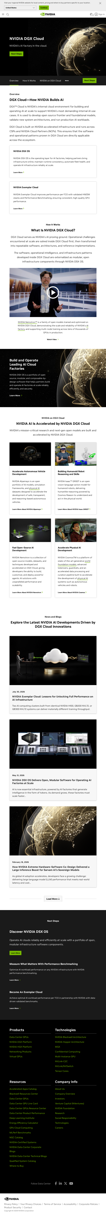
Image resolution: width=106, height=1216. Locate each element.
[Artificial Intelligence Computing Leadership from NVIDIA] (47, 14)
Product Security (12, 1207)
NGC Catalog (16, 1137)
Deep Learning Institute (22, 1118)
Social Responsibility (65, 1118)
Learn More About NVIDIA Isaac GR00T (73, 509)
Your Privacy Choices (30, 1204)
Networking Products (20, 1051)
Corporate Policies (88, 1204)
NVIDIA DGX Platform (21, 1042)
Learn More (18, 172)
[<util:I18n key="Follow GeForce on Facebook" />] (56, 1183)
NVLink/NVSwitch (64, 1066)
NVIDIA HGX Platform (21, 1046)
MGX (57, 1046)
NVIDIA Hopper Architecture (69, 1042)
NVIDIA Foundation (65, 1108)
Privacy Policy (11, 1204)
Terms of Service (52, 1204)
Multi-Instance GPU (65, 1056)
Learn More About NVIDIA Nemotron (27, 592)
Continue (43, 8)
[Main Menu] (3, 14)
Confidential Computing (67, 1051)
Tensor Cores (61, 1071)
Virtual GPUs (16, 1056)
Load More (52, 898)
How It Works (29, 80)
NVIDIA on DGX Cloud (50, 80)
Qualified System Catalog (23, 1161)
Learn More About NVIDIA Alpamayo (26, 509)
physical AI (34, 488)
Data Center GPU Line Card (24, 1103)
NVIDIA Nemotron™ (27, 322)
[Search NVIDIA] (7, 13)
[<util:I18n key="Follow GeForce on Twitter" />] (65, 1183)
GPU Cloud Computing (21, 1127)
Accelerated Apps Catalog (23, 1088)
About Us (60, 1088)
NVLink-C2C (61, 1061)
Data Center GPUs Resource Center (28, 1108)
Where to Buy (17, 1165)
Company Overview (65, 1093)
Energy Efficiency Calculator (24, 1122)
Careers (59, 1127)
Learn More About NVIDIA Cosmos (71, 592)
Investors (60, 1098)
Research (60, 1113)
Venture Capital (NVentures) (69, 1103)
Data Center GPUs (19, 1037)
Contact (28, 1207)
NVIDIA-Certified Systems (23, 1142)
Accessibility (70, 1204)
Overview (14, 80)
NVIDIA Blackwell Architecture (70, 1037)
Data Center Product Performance (27, 1113)
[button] (91, 15)
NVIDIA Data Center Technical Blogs (28, 1156)
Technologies (62, 1122)
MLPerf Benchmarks (20, 1132)
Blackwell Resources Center (24, 1093)
